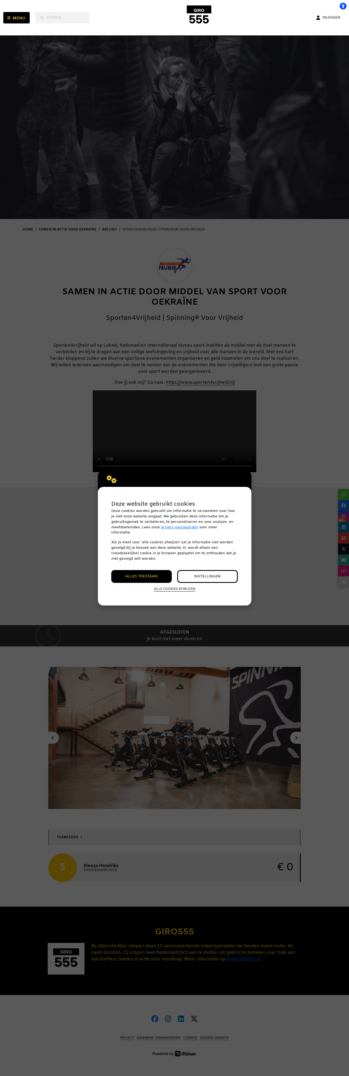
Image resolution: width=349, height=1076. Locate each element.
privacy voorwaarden (179, 527)
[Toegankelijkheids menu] (343, 6)
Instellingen (207, 576)
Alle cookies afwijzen (174, 589)
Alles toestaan (141, 576)
